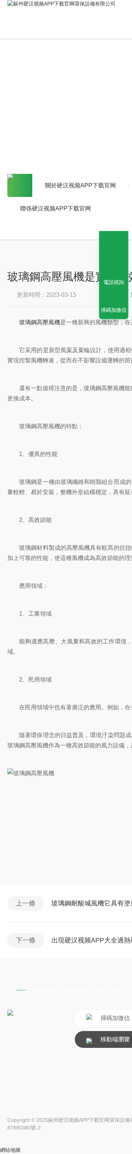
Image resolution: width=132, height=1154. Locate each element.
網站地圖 (10, 1150)
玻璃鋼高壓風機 (39, 322)
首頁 (19, 185)
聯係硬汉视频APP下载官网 (55, 208)
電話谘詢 (113, 282)
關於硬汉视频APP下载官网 (80, 185)
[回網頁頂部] (114, 255)
